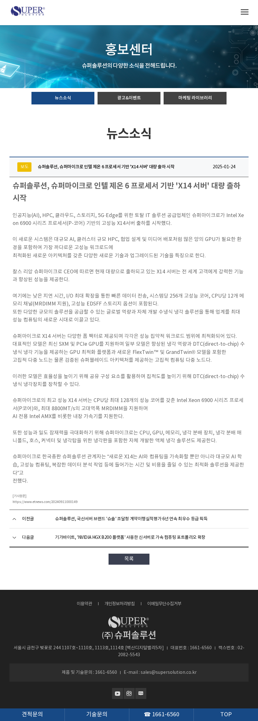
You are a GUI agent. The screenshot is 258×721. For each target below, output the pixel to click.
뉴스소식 (63, 98)
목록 (129, 559)
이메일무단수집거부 (164, 603)
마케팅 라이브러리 (195, 98)
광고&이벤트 (129, 98)
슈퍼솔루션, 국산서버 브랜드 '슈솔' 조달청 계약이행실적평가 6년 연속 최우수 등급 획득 (131, 519)
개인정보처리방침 (119, 603)
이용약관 (84, 603)
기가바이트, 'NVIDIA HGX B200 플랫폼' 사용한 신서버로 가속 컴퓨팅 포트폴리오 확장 (130, 537)
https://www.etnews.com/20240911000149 (45, 502)
